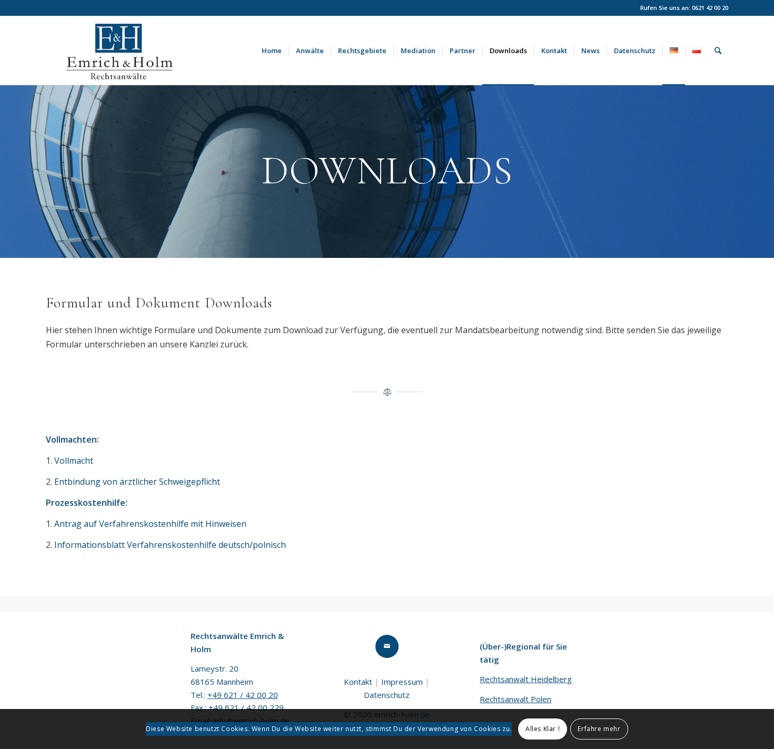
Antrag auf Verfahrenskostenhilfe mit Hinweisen (150, 524)
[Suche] (718, 50)
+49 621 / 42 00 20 (242, 695)
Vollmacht (73, 460)
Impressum (402, 681)
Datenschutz (387, 695)
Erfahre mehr (599, 728)
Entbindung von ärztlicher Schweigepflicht (137, 481)
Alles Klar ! (542, 728)
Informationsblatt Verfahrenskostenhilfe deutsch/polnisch (170, 545)
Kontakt (358, 681)
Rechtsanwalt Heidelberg (526, 679)
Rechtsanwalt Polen (515, 699)
